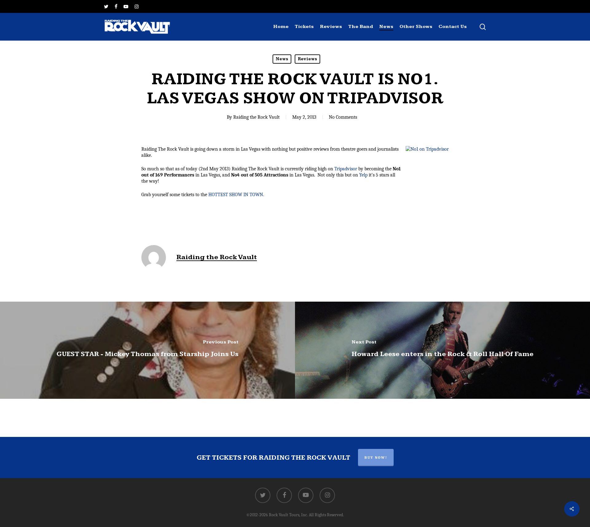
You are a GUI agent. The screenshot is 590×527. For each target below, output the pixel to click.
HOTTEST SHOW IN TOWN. (236, 194)
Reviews (307, 59)
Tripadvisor (345, 169)
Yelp (363, 175)
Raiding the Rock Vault (256, 117)
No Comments (343, 117)
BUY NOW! (375, 457)
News (282, 59)
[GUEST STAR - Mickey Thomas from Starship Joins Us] (147, 350)
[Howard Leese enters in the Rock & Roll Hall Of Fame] (442, 350)
